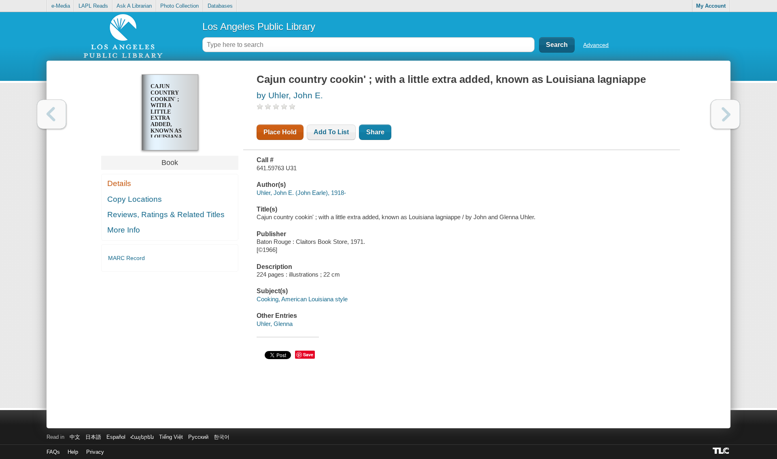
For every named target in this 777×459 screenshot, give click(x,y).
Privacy (95, 452)
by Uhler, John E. (290, 95)
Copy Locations (134, 199)
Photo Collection (179, 6)
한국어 (221, 437)
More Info (123, 230)
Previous (51, 114)
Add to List (331, 132)
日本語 (93, 437)
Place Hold (280, 132)
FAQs (53, 452)
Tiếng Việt (171, 437)
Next (725, 114)
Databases (220, 6)
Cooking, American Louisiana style (302, 299)
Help (73, 452)
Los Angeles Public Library (258, 26)
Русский (198, 437)
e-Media (60, 6)
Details (119, 183)
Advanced (596, 45)
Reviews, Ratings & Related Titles (166, 214)
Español (115, 437)
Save (308, 354)
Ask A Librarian (134, 6)
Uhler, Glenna (275, 323)
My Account (711, 6)
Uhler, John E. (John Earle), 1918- (301, 192)
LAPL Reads (93, 6)
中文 (75, 437)
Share (375, 132)
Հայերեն (142, 437)
